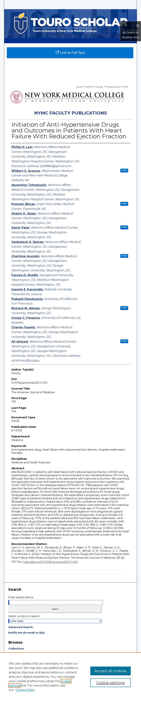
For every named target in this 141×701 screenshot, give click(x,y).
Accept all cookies (110, 671)
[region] (70, 676)
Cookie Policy (25, 690)
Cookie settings (110, 682)
